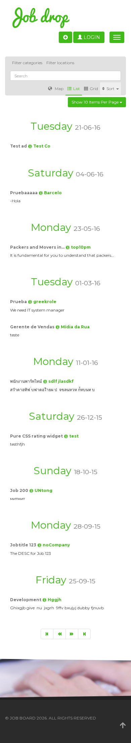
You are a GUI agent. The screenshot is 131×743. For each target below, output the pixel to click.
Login (91, 37)
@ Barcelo (50, 192)
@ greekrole (42, 301)
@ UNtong (40, 490)
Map (58, 88)
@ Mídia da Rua (72, 326)
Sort (111, 88)
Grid (94, 88)
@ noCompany (53, 544)
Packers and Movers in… (38, 247)
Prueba (19, 301)
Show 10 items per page (96, 102)
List (76, 88)
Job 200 (19, 490)
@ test (71, 436)
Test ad (19, 146)
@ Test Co (39, 146)
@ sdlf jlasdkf (58, 381)
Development (26, 599)
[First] (47, 634)
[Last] (84, 634)
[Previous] (59, 634)
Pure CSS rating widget (37, 436)
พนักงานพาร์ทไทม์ (26, 381)
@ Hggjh (51, 599)
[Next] (72, 634)
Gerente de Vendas (32, 326)
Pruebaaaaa (24, 192)
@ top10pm (78, 247)
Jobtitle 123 (23, 544)
